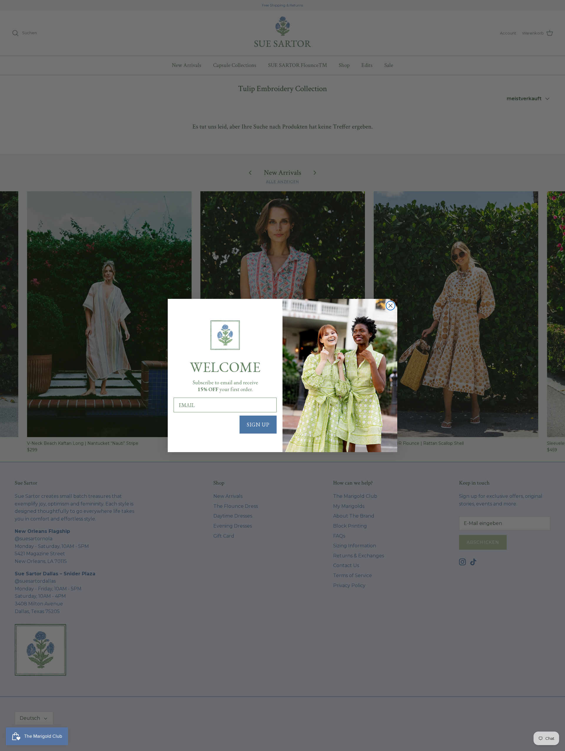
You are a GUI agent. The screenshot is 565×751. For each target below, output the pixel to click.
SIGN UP (258, 424)
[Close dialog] (390, 305)
